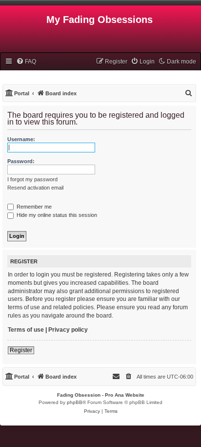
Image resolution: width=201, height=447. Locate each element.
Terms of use (26, 329)
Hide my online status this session (56, 215)
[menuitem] (26, 61)
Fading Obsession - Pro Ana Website (100, 395)
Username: (21, 139)
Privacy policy (68, 329)
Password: (21, 161)
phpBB (74, 402)
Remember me (33, 207)
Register (21, 350)
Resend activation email (35, 188)
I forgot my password (32, 179)
